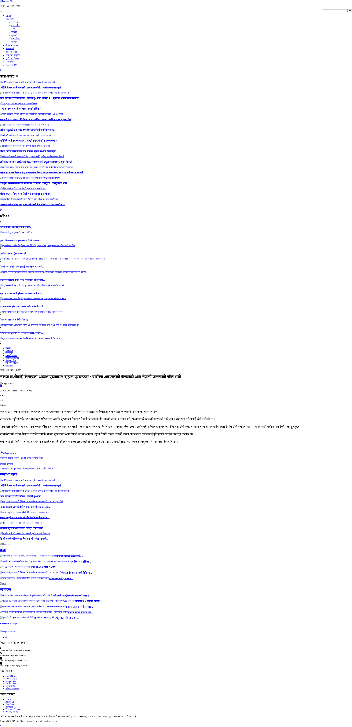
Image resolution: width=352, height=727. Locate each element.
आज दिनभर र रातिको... (80, 561)
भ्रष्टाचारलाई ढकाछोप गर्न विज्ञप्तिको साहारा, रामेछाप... (21, 333)
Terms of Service (13, 709)
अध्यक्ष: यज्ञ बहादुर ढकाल (107, 716)
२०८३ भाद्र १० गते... (47, 567)
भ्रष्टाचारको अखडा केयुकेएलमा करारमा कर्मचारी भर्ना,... (21, 293)
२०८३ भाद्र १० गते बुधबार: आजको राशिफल (20, 108)
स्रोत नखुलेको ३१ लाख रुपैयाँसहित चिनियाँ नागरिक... (25, 517)
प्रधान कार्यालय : (6, 650)
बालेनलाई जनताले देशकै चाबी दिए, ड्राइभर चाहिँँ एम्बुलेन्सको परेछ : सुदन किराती (36, 162)
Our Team (10, 704)
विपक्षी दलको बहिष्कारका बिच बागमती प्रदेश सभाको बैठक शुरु (28, 151)
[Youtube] (6, 637)
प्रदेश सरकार (5, 716)
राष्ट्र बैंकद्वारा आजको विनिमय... (77, 572)
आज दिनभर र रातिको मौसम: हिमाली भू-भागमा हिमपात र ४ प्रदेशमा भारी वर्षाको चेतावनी (39, 98)
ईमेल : (2, 660)
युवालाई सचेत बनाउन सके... (80, 612)
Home (8, 699)
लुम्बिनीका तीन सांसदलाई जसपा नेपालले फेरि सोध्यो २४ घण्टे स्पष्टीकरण (32, 204)
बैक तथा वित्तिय (12, 45)
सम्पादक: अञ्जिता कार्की (126, 716)
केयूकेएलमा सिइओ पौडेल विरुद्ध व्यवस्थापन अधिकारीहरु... (22, 280)
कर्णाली (14, 42)
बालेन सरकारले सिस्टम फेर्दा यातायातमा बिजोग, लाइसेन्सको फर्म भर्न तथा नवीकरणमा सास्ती (41, 172)
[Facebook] (6, 635)
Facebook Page (8, 623)
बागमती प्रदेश (70, 716)
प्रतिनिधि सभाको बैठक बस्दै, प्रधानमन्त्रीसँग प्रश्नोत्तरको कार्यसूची (30, 87)
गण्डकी (14, 32)
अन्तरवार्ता (10, 48)
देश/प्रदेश (9, 19)
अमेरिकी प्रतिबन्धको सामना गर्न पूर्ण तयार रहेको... (22, 528)
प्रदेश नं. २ (15, 25)
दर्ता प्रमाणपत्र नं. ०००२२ (86, 716)
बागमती (14, 29)
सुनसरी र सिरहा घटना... (68, 617)
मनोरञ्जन (9, 365)
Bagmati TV (11, 65)
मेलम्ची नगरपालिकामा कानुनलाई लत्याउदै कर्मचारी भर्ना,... (22, 267)
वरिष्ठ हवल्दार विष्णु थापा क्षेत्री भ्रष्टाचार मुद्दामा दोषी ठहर (25, 193)
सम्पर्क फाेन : (5, 655)
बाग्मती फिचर (11, 676)
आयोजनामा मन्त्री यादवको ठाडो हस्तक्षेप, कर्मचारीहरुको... (22, 306)
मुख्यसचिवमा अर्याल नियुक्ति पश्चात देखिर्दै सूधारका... (20, 240)
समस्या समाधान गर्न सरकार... (79, 606)
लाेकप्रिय (5, 589)
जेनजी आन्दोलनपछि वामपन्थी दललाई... (73, 595)
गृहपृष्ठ (8, 15)
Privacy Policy (12, 712)
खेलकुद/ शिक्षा (11, 52)
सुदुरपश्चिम (15, 38)
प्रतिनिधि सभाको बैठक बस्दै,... (69, 556)
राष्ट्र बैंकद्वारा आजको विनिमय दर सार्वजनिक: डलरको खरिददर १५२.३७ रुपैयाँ (35, 119)
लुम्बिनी (14, 35)
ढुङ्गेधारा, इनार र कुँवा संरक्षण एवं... (13, 253)
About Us (10, 702)
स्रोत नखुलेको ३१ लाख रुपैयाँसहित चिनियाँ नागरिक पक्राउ (27, 130)
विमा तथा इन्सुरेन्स (13, 55)
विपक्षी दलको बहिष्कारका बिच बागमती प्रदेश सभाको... (24, 538)
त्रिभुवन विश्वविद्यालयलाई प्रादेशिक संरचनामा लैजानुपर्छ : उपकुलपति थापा (33, 183)
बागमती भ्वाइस (11, 355)
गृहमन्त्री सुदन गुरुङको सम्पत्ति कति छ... (15, 227)
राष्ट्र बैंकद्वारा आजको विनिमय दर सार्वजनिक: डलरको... (25, 506)
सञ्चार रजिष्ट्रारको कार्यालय (53, 716)
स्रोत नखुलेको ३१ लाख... (61, 578)
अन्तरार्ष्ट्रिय (10, 62)
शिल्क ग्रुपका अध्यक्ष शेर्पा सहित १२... (15, 320)
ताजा (3, 550)
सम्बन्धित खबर (8, 474)
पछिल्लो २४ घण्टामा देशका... (88, 601)
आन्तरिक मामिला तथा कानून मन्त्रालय (26, 716)
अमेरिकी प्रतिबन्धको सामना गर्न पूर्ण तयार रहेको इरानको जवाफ (28, 140)
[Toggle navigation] (1, 11)
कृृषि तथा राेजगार (12, 58)
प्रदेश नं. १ (15, 22)
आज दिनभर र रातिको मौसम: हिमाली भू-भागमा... (21, 496)
